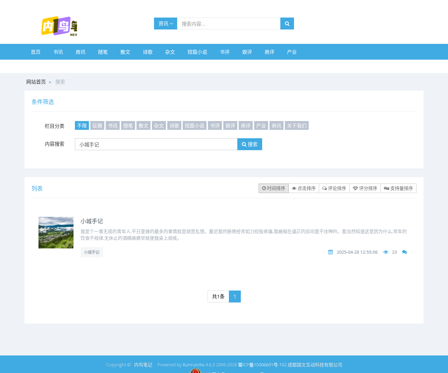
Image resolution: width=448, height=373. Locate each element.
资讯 (164, 23)
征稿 (97, 125)
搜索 (252, 144)
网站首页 (36, 81)
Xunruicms (193, 364)
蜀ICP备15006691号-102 (262, 364)
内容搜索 (54, 143)
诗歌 (148, 51)
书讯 (58, 51)
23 (394, 252)
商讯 (80, 51)
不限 (82, 125)
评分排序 (367, 188)
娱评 (247, 51)
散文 (125, 51)
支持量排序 (401, 188)
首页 (36, 51)
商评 (269, 51)
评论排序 (336, 188)
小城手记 (91, 221)
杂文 (170, 51)
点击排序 (306, 188)
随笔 (103, 51)
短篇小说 (197, 51)
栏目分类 (54, 125)
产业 (292, 51)
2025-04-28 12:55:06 (357, 252)
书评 (225, 51)
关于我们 (297, 125)
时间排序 (275, 188)
